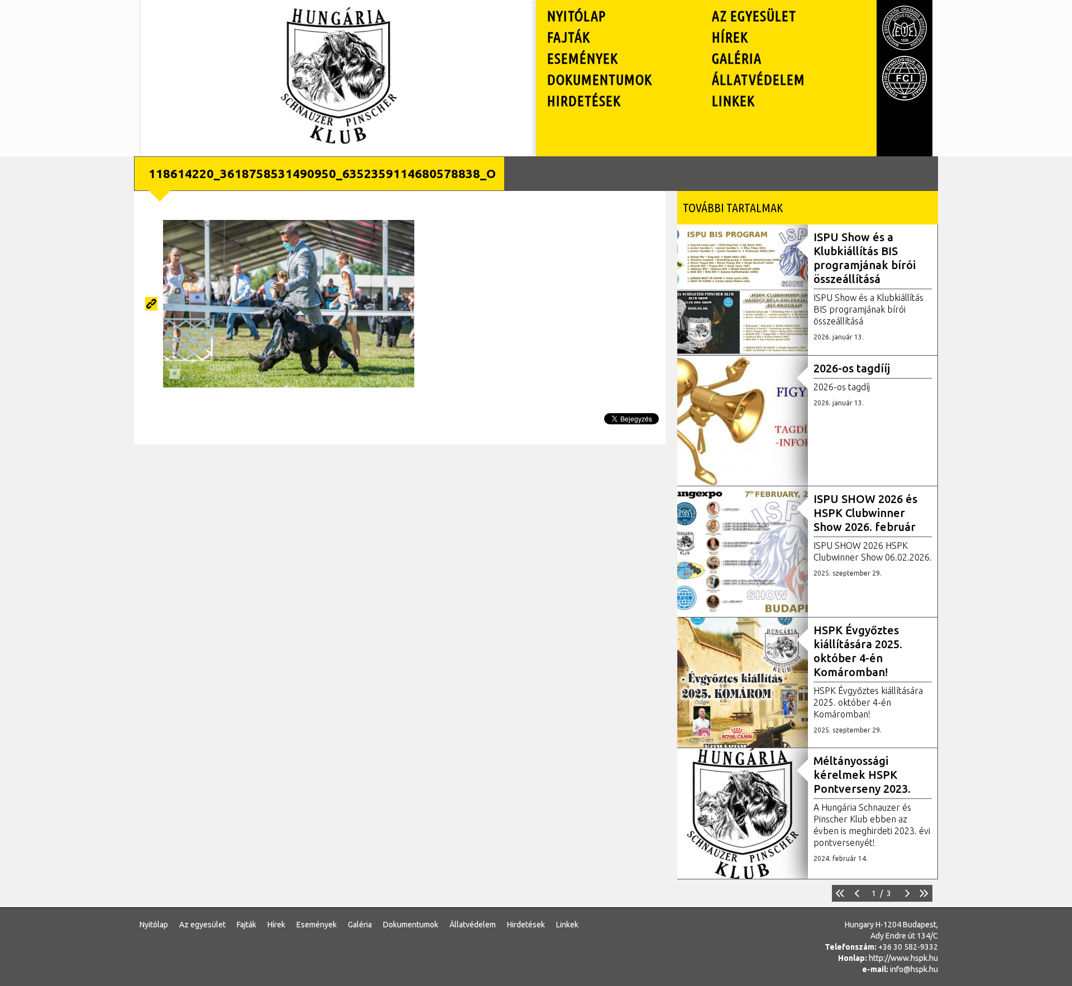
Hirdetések (584, 101)
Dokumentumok (599, 79)
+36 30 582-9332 (908, 946)
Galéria (737, 58)
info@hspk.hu (914, 969)
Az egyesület (754, 16)
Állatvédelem (758, 79)
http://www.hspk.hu (903, 958)
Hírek (730, 37)
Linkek (733, 101)
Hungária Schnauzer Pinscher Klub (338, 19)
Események (582, 58)
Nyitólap (576, 16)
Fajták (568, 37)
